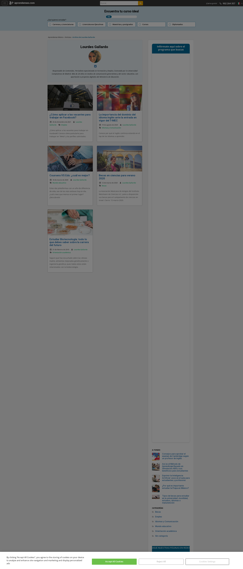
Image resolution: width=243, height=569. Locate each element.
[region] (121, 560)
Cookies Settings (207, 561)
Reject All (161, 561)
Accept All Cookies (114, 561)
